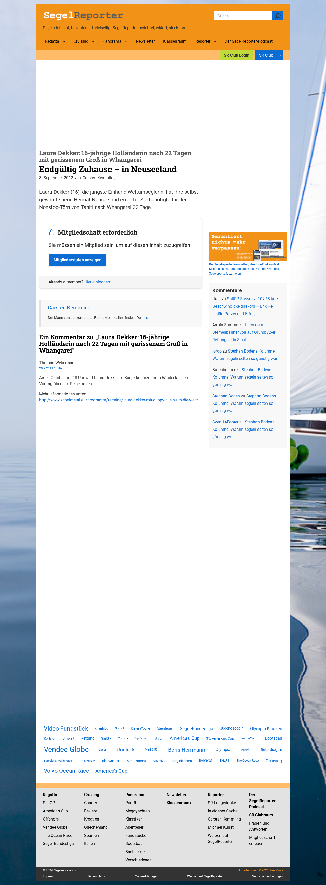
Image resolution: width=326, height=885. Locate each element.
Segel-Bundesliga (196, 728)
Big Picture (141, 738)
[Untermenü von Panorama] (126, 41)
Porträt (246, 750)
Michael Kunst (221, 827)
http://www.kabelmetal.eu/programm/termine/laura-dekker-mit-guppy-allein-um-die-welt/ (118, 400)
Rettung (88, 738)
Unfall (159, 738)
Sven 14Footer (225, 422)
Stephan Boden (226, 396)
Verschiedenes (138, 859)
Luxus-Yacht (249, 738)
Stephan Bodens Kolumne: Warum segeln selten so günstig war (242, 377)
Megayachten (137, 811)
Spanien (91, 835)
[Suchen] (277, 15)
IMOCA (206, 760)
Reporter (216, 794)
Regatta (50, 794)
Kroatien (91, 819)
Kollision (50, 738)
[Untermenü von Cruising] (93, 41)
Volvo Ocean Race (66, 770)
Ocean (56, 835)
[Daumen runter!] (40, 416)
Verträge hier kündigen (267, 876)
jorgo (217, 351)
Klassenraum (179, 802)
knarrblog (101, 728)
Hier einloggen (97, 282)
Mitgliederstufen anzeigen (77, 259)
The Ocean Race (248, 760)
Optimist (159, 760)
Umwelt (68, 738)
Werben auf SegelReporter (205, 876)
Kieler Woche (140, 728)
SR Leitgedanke (222, 802)
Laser (102, 749)
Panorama (134, 794)
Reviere (90, 811)
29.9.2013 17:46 (50, 368)
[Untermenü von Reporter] (215, 41)
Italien (89, 843)
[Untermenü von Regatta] (64, 41)
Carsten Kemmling (69, 308)
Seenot (119, 728)
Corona (123, 738)
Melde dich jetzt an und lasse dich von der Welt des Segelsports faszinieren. (244, 269)
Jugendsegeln (231, 728)
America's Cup (111, 771)
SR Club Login (236, 55)
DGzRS (224, 760)
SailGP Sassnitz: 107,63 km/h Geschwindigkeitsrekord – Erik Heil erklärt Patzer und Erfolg (246, 306)
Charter (90, 802)
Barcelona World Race (58, 760)
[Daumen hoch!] (40, 410)
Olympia (222, 749)
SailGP (106, 738)
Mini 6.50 (151, 749)
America (50, 811)
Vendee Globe (66, 749)
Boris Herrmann (186, 750)
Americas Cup (185, 738)
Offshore (51, 819)
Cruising (274, 760)
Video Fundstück (66, 728)
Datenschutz (96, 876)
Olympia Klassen (266, 728)
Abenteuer (165, 728)
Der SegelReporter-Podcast (263, 800)
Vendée (49, 827)
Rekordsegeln (271, 750)
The (47, 835)
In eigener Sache (222, 811)
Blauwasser (110, 761)
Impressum (50, 876)
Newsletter (176, 794)
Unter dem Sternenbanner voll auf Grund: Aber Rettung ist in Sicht (243, 332)
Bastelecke (135, 851)
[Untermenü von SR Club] (279, 55)
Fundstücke (135, 835)
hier (144, 318)
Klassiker (133, 819)
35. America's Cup (220, 738)
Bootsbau (273, 738)
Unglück (126, 750)
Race (67, 835)
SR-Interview (87, 761)
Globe (61, 827)
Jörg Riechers (182, 761)
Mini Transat (136, 761)
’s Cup (62, 811)
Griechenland (96, 827)
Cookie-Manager (146, 876)
